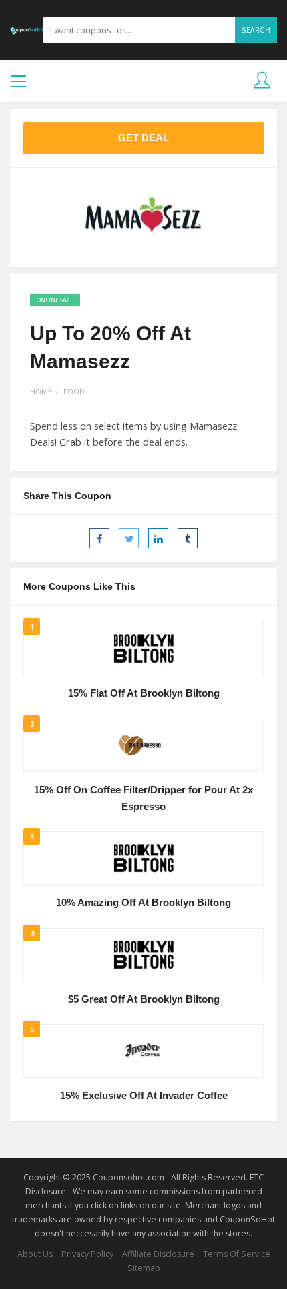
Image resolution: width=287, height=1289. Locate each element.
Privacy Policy (87, 1254)
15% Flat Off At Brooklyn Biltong (144, 693)
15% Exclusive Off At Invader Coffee (144, 1095)
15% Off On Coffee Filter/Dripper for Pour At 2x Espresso (143, 798)
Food (74, 391)
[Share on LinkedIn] (158, 538)
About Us (35, 1254)
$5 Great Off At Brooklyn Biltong (144, 999)
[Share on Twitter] (129, 538)
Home (41, 391)
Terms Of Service (236, 1254)
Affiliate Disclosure (158, 1254)
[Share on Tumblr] (188, 538)
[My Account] (262, 81)
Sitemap (143, 1268)
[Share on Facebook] (99, 538)
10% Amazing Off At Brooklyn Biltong (143, 902)
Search (256, 30)
